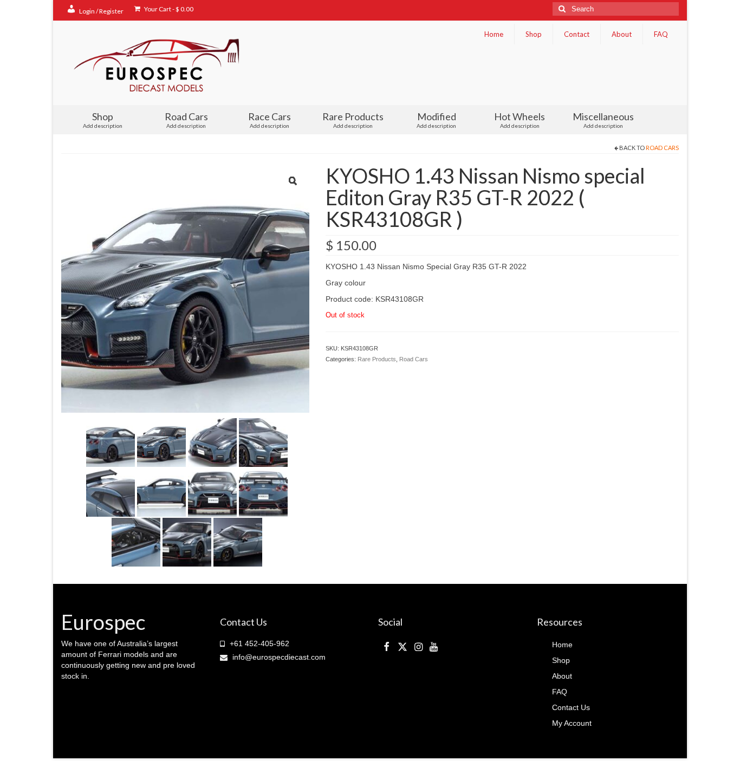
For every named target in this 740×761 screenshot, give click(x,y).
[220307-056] (111, 441)
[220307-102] (212, 441)
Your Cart (168, 9)
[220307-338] (136, 541)
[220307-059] (161, 441)
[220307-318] (263, 491)
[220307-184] (111, 491)
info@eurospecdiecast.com (278, 657)
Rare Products (377, 359)
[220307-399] (238, 541)
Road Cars (662, 147)
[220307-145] (263, 441)
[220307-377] (187, 541)
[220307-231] (161, 491)
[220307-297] (212, 491)
